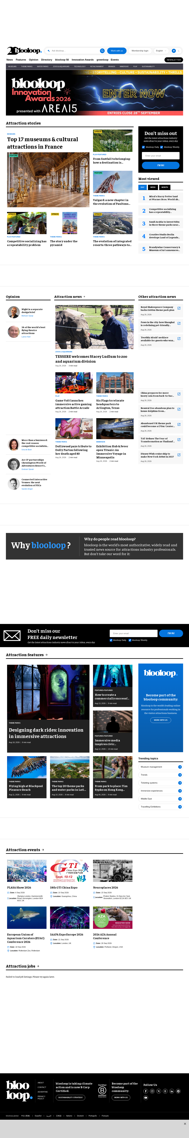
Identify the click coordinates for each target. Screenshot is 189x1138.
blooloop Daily (152, 147)
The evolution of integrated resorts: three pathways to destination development (112, 243)
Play (135, 66)
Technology (79, 66)
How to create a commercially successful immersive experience (113, 696)
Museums (12, 66)
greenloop (102, 59)
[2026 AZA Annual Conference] (112, 917)
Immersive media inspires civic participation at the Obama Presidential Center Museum (109, 742)
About (41, 1083)
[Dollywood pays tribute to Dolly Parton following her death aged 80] (74, 428)
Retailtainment (97, 66)
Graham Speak (28, 469)
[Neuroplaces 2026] (112, 870)
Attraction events (23, 849)
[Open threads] (165, 1091)
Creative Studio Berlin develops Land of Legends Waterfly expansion (163, 237)
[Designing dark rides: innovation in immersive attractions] (48, 691)
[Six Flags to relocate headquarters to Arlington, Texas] (115, 382)
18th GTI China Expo (63, 887)
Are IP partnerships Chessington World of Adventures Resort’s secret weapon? (34, 462)
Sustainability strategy (70, 1097)
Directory (46, 59)
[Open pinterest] (178, 1091)
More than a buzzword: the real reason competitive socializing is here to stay (35, 442)
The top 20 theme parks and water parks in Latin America (69, 787)
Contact (42, 1087)
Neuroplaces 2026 (105, 887)
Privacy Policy (41, 1097)
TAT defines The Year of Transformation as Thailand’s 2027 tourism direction (157, 440)
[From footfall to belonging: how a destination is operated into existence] (112, 140)
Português (93, 1116)
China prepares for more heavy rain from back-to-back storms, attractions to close (157, 394)
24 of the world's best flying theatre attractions (33, 330)
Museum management (151, 767)
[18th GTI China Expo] (69, 870)
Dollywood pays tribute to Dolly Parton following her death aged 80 (73, 449)
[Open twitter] (158, 1091)
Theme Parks (26, 66)
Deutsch (80, 1116)
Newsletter (174, 60)
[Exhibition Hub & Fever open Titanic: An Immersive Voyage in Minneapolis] (115, 428)
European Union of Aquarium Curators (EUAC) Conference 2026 (25, 937)
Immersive (124, 66)
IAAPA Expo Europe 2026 (66, 934)
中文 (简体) (25, 1116)
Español (38, 1116)
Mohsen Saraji (27, 316)
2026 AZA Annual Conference (105, 936)
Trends (144, 775)
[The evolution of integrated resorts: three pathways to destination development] (112, 222)
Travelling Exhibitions (151, 806)
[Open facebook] (145, 1091)
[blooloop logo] (24, 50)
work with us (160, 720)
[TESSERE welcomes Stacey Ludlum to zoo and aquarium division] (94, 326)
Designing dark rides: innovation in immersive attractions (46, 732)
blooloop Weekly (171, 147)
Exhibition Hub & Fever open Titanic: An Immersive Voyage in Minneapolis (112, 451)
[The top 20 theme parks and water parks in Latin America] (69, 766)
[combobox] (161, 51)
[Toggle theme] (174, 51)
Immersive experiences (152, 791)
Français (105, 1116)
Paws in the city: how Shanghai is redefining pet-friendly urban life (158, 323)
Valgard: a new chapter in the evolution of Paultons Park (110, 201)
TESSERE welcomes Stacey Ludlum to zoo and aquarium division (91, 359)
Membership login (140, 50)
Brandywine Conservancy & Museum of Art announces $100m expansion (164, 250)
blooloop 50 (62, 59)
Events (115, 59)
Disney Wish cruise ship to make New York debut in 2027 (157, 455)
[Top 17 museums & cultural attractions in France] (48, 179)
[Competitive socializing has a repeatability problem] (27, 222)
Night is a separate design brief (32, 310)
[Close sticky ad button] (185, 1124)
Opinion (33, 59)
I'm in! (160, 165)
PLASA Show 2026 (19, 887)
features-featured (104, 690)
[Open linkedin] (171, 1091)
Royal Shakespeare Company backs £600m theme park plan (157, 308)
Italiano (69, 1116)
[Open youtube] (145, 1097)
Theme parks (99, 196)
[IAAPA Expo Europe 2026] (69, 917)
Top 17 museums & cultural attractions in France (42, 142)
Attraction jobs (20, 965)
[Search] (102, 50)
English (159, 50)
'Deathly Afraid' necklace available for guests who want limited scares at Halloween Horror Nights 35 (157, 339)
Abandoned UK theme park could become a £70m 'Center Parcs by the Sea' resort (157, 424)
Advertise (43, 1092)
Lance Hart (26, 337)
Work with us (117, 50)
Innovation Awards (83, 59)
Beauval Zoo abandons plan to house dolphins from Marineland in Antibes (157, 409)
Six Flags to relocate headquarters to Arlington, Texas (110, 403)
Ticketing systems (149, 783)
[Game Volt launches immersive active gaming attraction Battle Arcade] (74, 382)
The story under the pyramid (64, 243)
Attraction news (68, 296)
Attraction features (25, 654)
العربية (48, 1116)
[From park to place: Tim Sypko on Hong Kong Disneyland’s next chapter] (112, 766)
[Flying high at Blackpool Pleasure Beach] (27, 766)
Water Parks (42, 66)
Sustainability (148, 66)
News (9, 59)
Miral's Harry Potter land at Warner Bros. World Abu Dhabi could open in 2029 (164, 199)
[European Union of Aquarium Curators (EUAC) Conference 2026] (27, 917)
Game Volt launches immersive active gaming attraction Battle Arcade (73, 403)
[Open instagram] (152, 1091)
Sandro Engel (27, 489)
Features (21, 59)
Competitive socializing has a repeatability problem (27, 243)
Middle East (146, 799)
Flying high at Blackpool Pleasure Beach (26, 787)
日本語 (58, 1116)
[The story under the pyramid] (69, 222)
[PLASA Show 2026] (27, 870)
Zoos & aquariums (63, 352)
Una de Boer (27, 450)
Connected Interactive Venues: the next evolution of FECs (34, 482)
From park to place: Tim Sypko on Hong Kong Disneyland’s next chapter (111, 787)
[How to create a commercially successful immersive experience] (112, 675)
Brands (111, 66)
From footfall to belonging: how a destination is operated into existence (111, 160)
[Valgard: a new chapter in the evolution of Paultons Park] (112, 181)
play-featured (99, 154)
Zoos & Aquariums (61, 66)
